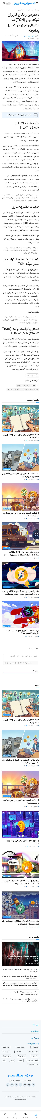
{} (28, 663)
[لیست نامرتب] (18, 663)
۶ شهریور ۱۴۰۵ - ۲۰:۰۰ (33, 440)
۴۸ (25, 519)
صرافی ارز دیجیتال (33, 1051)
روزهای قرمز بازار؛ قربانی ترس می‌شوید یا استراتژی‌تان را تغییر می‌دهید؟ (20, 970)
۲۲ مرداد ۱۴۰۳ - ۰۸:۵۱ (12, 36)
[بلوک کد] (23, 663)
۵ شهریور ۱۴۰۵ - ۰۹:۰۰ (33, 636)
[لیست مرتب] (15, 663)
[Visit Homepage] (25, 3)
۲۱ (24, 636)
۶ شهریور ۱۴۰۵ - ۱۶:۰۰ (33, 480)
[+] (31, 663)
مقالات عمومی (6, 430)
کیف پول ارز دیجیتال (14, 389)
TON (33, 385)
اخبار (28, 10)
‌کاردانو (12, 1060)
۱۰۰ (25, 846)
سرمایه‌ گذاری (20, 1047)
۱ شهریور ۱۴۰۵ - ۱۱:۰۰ (33, 846)
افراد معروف (6, 1047)
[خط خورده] (13, 663)
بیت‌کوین (5, 1051)
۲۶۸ (25, 963)
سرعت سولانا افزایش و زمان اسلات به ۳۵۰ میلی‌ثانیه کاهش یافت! (23, 632)
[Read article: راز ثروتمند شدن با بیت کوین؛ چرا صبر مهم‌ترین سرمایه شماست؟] (20, 497)
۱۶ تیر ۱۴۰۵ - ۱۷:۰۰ (32, 963)
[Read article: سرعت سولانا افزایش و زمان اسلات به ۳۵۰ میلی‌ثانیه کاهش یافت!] (20, 614)
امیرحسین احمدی (29, 36)
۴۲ (25, 887)
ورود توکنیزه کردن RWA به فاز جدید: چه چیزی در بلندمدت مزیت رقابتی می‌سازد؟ (20, 882)
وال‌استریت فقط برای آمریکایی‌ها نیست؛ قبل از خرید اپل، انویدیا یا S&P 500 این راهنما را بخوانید (21, 958)
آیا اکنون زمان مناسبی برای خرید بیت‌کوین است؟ (23, 842)
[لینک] (26, 663)
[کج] (7, 663)
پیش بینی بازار (7, 1056)
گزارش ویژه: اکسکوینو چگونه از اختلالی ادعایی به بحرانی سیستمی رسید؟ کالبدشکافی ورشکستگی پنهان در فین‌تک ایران (20, 985)
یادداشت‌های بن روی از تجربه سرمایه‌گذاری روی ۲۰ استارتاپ (21, 436)
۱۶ (24, 597)
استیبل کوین (34, 1056)
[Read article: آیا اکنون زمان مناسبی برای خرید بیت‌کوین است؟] (20, 824)
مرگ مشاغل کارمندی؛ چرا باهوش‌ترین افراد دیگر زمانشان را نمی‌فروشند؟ (20, 475)
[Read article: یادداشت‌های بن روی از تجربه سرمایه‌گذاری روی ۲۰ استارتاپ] (20, 418)
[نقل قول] (20, 663)
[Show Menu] (37, 3)
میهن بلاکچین (35, 10)
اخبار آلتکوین (6, 548)
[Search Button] (4, 3)
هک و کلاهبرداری (33, 1064)
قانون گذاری (35, 1047)
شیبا (4, 1060)
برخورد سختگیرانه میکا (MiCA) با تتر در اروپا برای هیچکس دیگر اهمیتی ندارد (20, 923)
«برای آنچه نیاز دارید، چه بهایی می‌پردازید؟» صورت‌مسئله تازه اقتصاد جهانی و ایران (19, 1000)
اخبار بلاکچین (21, 10)
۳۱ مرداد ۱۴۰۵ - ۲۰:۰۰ (33, 887)
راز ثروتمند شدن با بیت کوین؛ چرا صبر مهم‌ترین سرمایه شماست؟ (21, 514)
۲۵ (24, 440)
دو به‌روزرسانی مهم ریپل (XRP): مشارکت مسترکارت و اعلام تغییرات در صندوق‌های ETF (21, 553)
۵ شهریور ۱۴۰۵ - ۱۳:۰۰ (33, 597)
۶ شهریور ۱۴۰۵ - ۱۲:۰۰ (33, 519)
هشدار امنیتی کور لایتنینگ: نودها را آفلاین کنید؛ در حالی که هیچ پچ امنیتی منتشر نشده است (20, 593)
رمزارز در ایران (21, 1056)
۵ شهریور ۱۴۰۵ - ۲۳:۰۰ (33, 558)
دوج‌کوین (18, 1051)
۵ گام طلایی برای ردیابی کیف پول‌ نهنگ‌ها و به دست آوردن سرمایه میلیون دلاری (21, 993)
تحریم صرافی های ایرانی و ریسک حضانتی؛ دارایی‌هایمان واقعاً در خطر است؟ (19, 977)
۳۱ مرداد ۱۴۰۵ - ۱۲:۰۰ (33, 927)
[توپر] (5, 663)
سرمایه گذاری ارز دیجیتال (30, 389)
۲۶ (25, 927)
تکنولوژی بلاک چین (23, 385)
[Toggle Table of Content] (34, 115)
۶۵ (25, 480)
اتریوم (20, 1060)
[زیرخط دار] (10, 663)
